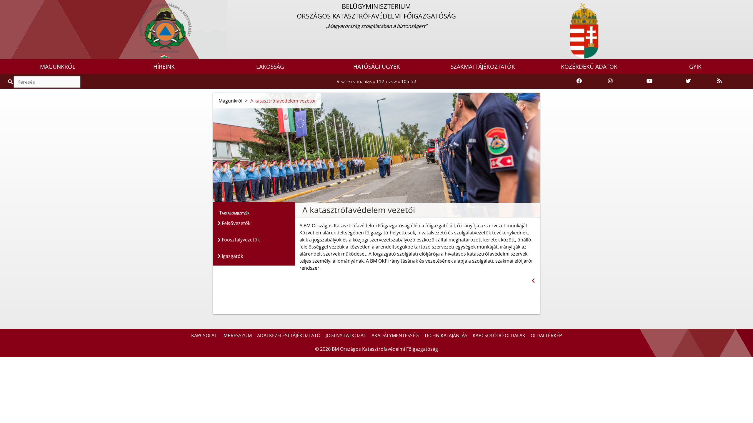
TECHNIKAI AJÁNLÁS (445, 335)
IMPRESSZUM (237, 335)
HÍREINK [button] (164, 66)
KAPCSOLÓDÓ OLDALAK (499, 335)
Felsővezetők (235, 223)
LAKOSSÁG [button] (270, 66)
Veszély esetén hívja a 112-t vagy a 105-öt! (376, 81)
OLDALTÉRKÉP (546, 335)
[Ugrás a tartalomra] (11, 5)
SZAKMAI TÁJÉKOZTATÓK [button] (483, 66)
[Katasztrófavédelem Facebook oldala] (579, 81)
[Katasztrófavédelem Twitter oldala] (688, 81)
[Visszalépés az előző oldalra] (533, 280)
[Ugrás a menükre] (4, 5)
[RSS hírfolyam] (719, 81)
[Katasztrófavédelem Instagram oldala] (610, 81)
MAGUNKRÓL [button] (57, 66)
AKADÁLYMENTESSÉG (395, 335)
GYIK (695, 66)
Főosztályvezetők (240, 239)
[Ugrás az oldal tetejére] (299, 210)
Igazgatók (232, 256)
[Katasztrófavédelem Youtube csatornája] (649, 81)
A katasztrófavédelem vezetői (282, 101)
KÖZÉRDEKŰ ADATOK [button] (589, 66)
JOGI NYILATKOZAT (346, 335)
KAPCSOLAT (204, 335)
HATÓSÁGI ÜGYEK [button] (376, 66)
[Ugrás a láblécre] (17, 5)
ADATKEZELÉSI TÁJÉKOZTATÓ (288, 335)
